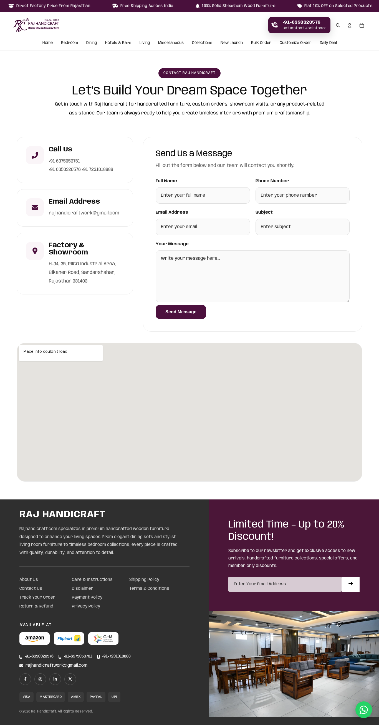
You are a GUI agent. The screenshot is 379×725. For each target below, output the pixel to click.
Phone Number (272, 181)
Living (145, 43)
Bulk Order (261, 43)
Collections (202, 43)
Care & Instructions (92, 580)
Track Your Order (37, 597)
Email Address (172, 212)
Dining (91, 43)
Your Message (172, 244)
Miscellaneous (171, 43)
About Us (28, 580)
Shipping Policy (144, 580)
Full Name (166, 181)
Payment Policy (87, 597)
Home (47, 43)
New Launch (232, 43)
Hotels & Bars (118, 43)
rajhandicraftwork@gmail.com (56, 666)
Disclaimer (82, 588)
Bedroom (69, 43)
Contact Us (30, 588)
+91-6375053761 (78, 656)
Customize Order (296, 43)
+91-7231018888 (116, 656)
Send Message (180, 311)
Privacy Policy (86, 606)
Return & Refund (36, 606)
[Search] (338, 25)
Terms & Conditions (149, 588)
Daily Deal (328, 43)
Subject (264, 212)
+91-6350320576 (39, 656)
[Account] (349, 25)
